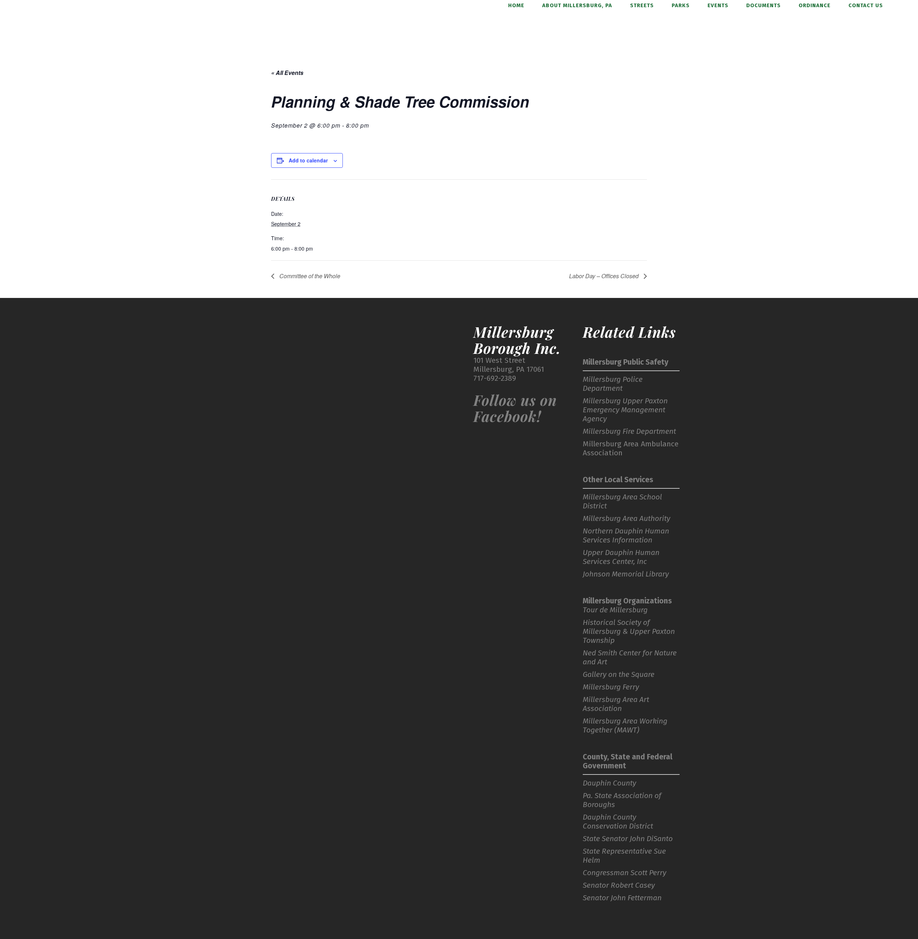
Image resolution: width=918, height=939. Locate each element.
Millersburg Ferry (611, 687)
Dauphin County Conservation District (618, 822)
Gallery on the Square (618, 674)
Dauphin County (609, 783)
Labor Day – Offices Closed (604, 276)
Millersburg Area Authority (626, 518)
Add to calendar (308, 160)
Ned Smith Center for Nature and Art (630, 658)
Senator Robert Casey (619, 885)
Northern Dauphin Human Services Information (626, 536)
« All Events (287, 72)
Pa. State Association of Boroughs (622, 800)
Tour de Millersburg (615, 610)
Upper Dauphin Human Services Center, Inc (621, 557)
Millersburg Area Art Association (616, 704)
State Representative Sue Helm (624, 856)
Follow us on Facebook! (515, 408)
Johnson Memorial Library (626, 574)
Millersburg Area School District (622, 502)
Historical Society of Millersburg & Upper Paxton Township (629, 631)
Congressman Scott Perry (624, 872)
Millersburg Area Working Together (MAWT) (625, 726)
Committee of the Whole (309, 276)
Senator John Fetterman (622, 897)
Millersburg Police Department (613, 384)
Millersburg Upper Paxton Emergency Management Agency (625, 410)
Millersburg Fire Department (629, 431)
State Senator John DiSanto (628, 838)
